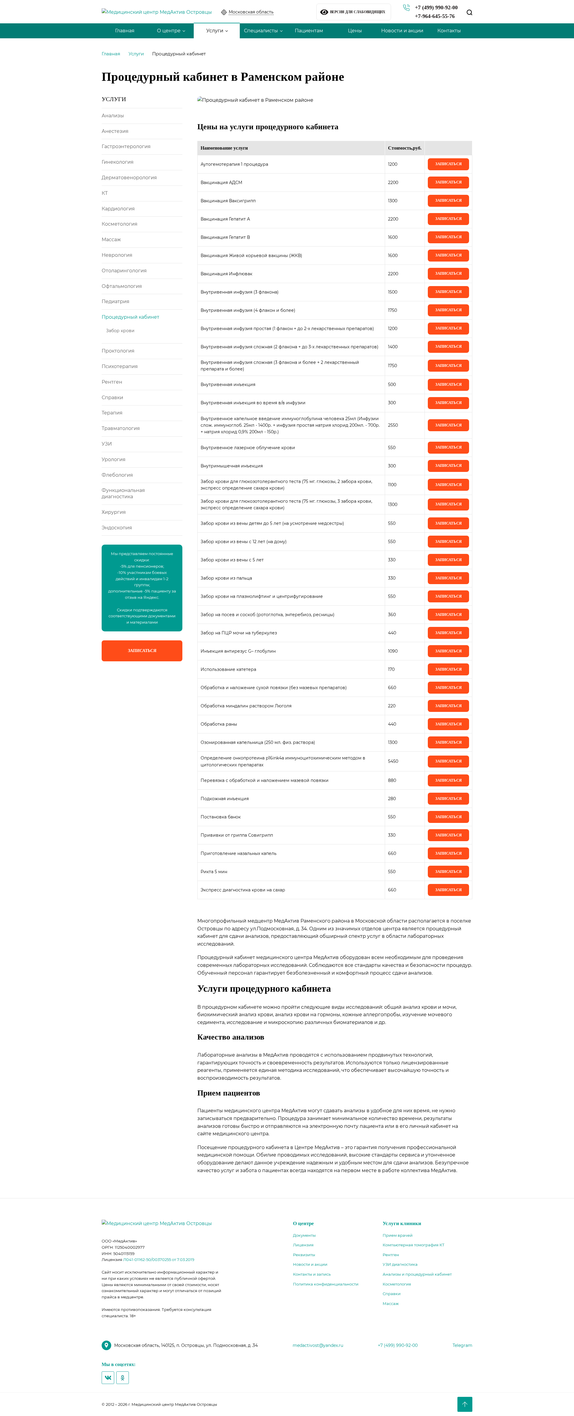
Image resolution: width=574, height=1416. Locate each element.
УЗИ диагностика (400, 1264)
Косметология (120, 224)
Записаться (142, 650)
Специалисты (261, 31)
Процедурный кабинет (130, 317)
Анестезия (115, 131)
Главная (125, 31)
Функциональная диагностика (123, 493)
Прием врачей (398, 1235)
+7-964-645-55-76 (435, 16)
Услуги (214, 31)
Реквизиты (304, 1254)
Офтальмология (122, 286)
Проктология (118, 351)
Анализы (113, 115)
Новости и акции (402, 31)
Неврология (117, 255)
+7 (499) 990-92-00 (436, 7)
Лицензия (303, 1244)
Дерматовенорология (129, 177)
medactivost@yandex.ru (318, 1345)
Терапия (112, 413)
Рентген (112, 382)
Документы (304, 1235)
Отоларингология (124, 271)
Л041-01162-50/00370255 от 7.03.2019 (158, 1259)
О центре (169, 31)
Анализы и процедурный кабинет (417, 1274)
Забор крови (120, 330)
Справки (112, 397)
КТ (105, 193)
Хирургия (114, 512)
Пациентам (309, 31)
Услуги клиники (402, 1223)
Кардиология (118, 209)
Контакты (449, 31)
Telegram (462, 1345)
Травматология (121, 428)
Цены (355, 31)
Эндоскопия (117, 528)
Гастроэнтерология (126, 146)
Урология (114, 459)
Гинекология (118, 162)
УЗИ (107, 444)
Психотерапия (120, 366)
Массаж (111, 239)
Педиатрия (115, 301)
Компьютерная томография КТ (414, 1244)
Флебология (117, 475)
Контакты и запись (312, 1274)
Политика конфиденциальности (325, 1284)
